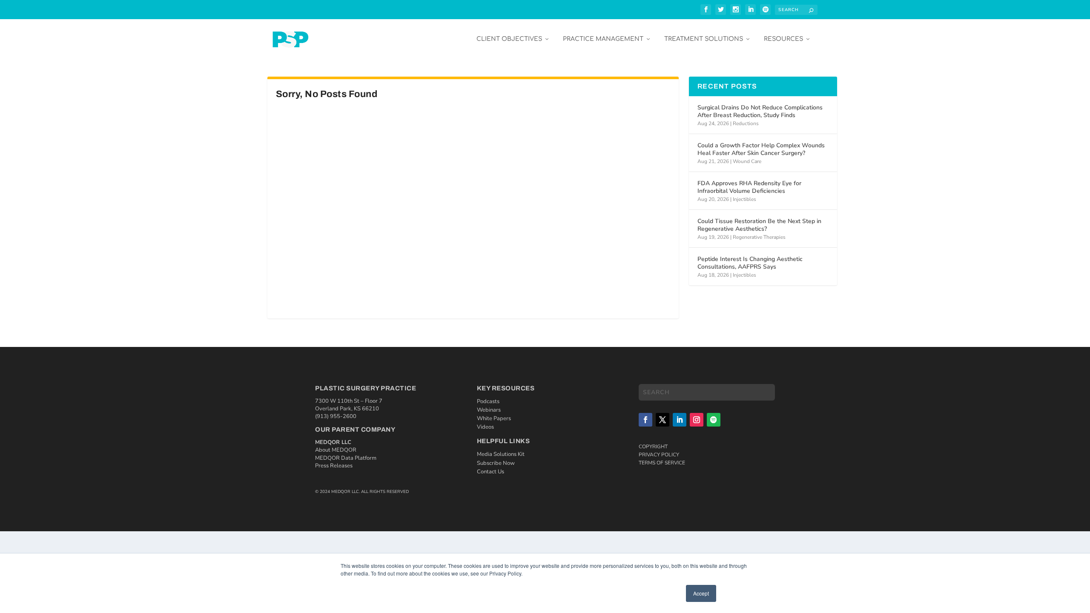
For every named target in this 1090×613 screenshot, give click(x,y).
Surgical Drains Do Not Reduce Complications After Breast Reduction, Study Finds (760, 111)
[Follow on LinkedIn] (679, 420)
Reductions (746, 123)
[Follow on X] (662, 420)
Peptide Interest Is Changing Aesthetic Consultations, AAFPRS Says (750, 263)
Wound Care (747, 161)
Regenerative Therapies (759, 237)
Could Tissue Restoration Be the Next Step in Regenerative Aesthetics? (759, 225)
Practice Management (603, 39)
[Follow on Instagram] (696, 420)
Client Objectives (509, 39)
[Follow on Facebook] (645, 420)
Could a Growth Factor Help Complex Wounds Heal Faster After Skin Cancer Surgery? (761, 149)
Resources (783, 39)
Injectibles (744, 199)
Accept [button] (701, 593)
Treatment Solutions (703, 39)
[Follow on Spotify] (713, 420)
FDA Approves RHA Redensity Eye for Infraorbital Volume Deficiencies (749, 187)
